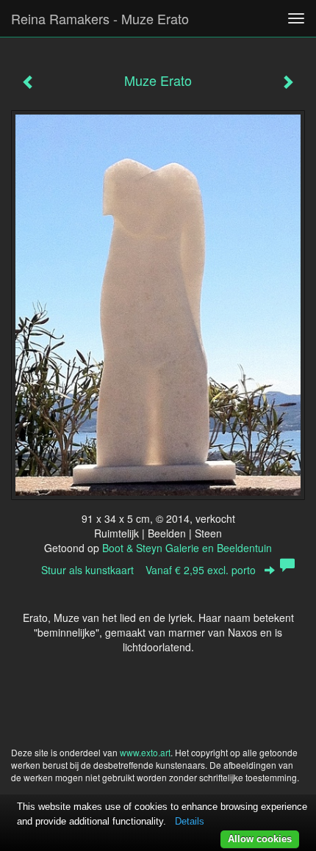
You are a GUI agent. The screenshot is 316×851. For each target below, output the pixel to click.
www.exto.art (145, 752)
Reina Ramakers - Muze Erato (100, 18)
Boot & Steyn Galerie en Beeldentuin (187, 547)
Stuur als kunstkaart (148, 569)
